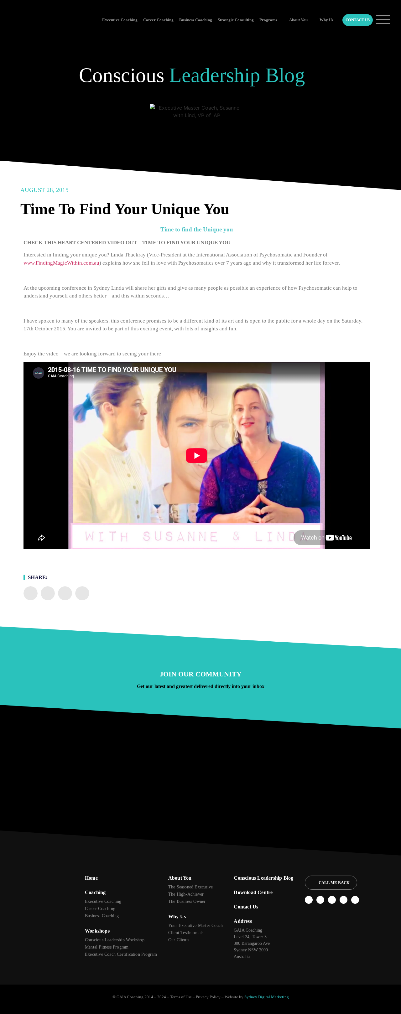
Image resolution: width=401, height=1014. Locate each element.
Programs (268, 20)
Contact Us (358, 20)
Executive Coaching (120, 20)
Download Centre (253, 892)
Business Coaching (195, 20)
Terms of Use (181, 997)
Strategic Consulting (236, 20)
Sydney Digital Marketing (266, 997)
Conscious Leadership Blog (263, 878)
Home (91, 878)
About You (298, 20)
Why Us (326, 20)
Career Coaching (158, 20)
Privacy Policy (208, 997)
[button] (30, 593)
